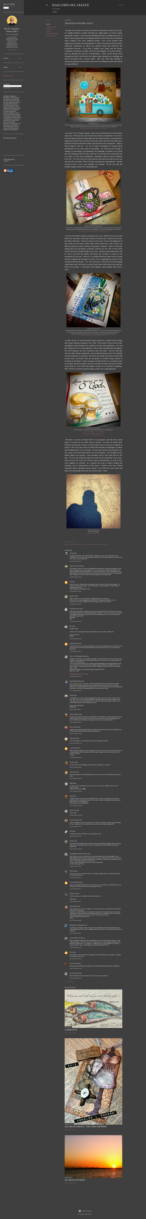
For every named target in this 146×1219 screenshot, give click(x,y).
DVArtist (72, 871)
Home (55, 12)
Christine (72, 762)
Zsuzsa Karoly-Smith (76, 938)
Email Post (71, 542)
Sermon (48, 31)
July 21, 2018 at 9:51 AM (75, 888)
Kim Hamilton (74, 963)
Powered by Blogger (86, 1211)
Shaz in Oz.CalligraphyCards (78, 656)
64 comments (72, 1129)
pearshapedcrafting (75, 681)
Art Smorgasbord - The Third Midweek (86, 1126)
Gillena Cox (73, 893)
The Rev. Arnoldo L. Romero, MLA (12, 30)
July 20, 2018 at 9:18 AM (75, 767)
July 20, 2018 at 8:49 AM (76, 743)
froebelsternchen (75, 609)
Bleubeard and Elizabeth (77, 925)
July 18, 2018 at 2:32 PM (75, 591)
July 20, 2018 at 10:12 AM (76, 791)
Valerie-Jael (73, 738)
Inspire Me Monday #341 (93, 533)
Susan (71, 796)
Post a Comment (69, 982)
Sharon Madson (74, 714)
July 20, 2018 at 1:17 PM (75, 826)
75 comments (72, 1032)
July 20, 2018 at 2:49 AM (76, 733)
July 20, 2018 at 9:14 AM (75, 757)
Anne (71, 952)
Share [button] (47, 20)
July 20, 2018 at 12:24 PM (76, 815)
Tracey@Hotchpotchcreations (78, 853)
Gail (71, 581)
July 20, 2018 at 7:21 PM (75, 866)
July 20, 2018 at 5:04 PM (76, 849)
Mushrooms (49, 29)
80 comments (72, 1183)
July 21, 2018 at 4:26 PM (75, 920)
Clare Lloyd (73, 810)
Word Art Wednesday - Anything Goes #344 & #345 (93, 335)
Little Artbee (73, 906)
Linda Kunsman (74, 820)
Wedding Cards (50, 35)
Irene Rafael (73, 748)
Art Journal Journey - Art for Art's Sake (93, 431)
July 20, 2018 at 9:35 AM (76, 778)
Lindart (72, 553)
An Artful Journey (75, 1180)
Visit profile (12, 49)
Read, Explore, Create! (70, 5)
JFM (71, 831)
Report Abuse (8, 76)
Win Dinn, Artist (74, 973)
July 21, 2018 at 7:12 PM (75, 933)
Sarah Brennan (74, 643)
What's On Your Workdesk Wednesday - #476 (93, 433)
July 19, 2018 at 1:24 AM (75, 621)
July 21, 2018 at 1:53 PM (75, 901)
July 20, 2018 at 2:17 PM (75, 836)
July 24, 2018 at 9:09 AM (76, 968)
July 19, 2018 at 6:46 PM (75, 722)
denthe (72, 841)
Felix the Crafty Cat (75, 566)
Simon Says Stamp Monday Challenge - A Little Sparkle (93, 128)
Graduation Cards (51, 27)
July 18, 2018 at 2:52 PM (75, 604)
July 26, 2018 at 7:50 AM (76, 978)
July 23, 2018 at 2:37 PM (75, 958)
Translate (17, 87)
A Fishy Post (71, 1029)
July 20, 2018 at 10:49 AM (76, 805)
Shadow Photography (52, 33)
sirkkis (71, 783)
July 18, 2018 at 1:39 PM (75, 561)
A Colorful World (74, 882)
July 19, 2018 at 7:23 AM (75, 676)
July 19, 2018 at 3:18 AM (75, 651)
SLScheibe (73, 772)
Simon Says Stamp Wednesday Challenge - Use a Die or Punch (93, 231)
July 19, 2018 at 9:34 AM (75, 690)
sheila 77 (72, 596)
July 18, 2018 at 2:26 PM (75, 577)
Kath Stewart (73, 727)
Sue (71, 626)
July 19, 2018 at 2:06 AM (75, 638)
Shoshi (72, 695)
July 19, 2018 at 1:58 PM (75, 709)
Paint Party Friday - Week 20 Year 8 (93, 435)
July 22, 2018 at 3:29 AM (75, 947)
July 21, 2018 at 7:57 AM (75, 877)
